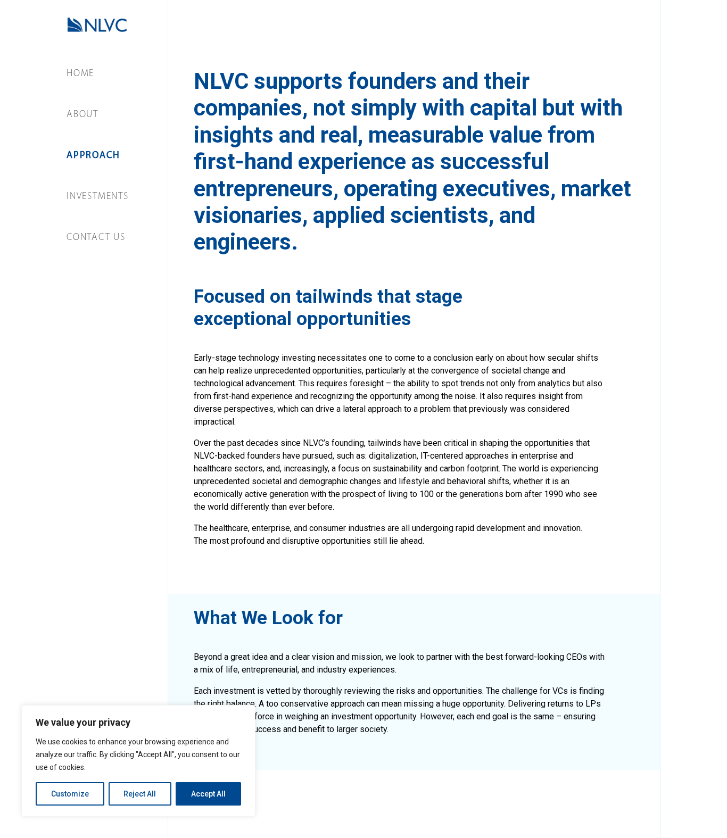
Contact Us (96, 238)
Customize (70, 794)
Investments (98, 197)
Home (80, 74)
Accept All (208, 794)
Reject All (139, 794)
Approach (93, 156)
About (82, 115)
